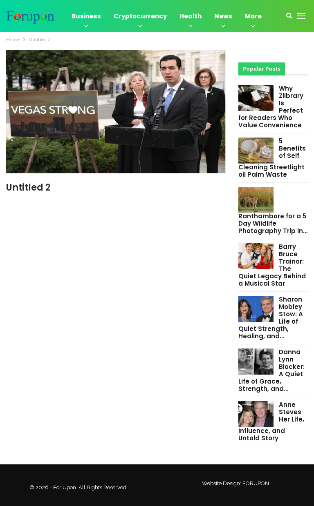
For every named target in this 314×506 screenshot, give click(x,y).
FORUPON (255, 483)
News (223, 16)
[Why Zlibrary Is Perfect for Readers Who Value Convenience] (256, 98)
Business (86, 16)
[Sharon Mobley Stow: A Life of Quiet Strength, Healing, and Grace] (256, 309)
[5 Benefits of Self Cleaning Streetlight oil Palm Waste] (256, 151)
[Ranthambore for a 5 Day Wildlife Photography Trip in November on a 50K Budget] (256, 200)
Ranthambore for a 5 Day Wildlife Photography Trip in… (272, 223)
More (253, 16)
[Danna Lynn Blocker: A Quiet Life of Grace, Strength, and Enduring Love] (256, 361)
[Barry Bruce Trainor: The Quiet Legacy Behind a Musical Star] (256, 256)
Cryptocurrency (140, 16)
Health (190, 16)
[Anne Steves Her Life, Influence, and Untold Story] (256, 414)
